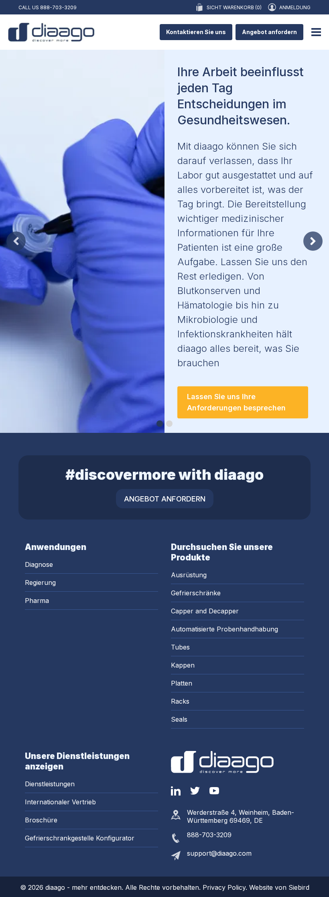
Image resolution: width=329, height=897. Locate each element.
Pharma (37, 601)
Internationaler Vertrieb (60, 802)
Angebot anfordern (269, 31)
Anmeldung (295, 7)
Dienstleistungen (50, 784)
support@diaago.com (219, 853)
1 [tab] (159, 423)
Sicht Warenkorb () (234, 7)
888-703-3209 (58, 7)
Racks (180, 701)
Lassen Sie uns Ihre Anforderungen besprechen (236, 402)
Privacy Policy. (226, 887)
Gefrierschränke (196, 593)
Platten (181, 683)
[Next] (313, 241)
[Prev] (16, 241)
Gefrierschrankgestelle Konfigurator (79, 838)
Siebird (298, 887)
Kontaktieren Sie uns (196, 31)
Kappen (183, 665)
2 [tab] (169, 423)
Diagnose (39, 564)
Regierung (40, 582)
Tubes (180, 647)
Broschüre (41, 820)
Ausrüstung (189, 575)
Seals (179, 719)
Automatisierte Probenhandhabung (224, 629)
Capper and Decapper (205, 611)
